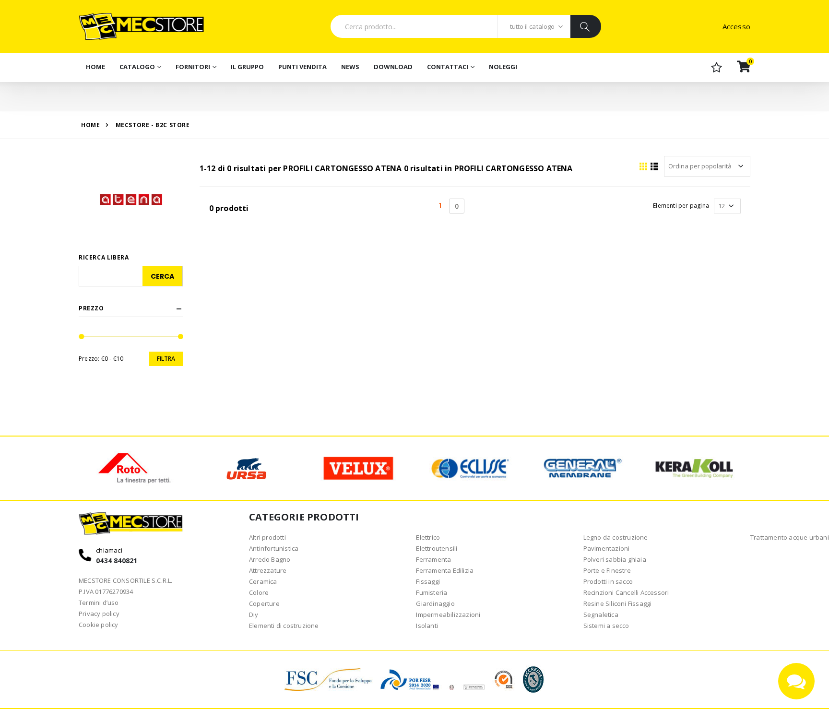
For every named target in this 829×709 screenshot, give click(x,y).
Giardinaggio (435, 603)
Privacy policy (99, 613)
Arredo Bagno (269, 559)
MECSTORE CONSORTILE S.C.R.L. (126, 580)
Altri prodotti (267, 537)
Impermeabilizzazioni (448, 614)
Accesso (736, 26)
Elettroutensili (436, 548)
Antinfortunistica (273, 548)
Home (95, 66)
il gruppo (247, 66)
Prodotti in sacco (608, 581)
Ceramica (263, 581)
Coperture (264, 603)
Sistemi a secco (606, 625)
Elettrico (428, 537)
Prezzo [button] (91, 308)
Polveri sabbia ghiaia (614, 559)
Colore (259, 592)
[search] (585, 26)
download (393, 66)
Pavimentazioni (606, 548)
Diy (254, 614)
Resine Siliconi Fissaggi (617, 603)
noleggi (503, 66)
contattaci (447, 66)
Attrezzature (267, 570)
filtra (166, 358)
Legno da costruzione (615, 537)
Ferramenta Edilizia (445, 570)
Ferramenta (433, 559)
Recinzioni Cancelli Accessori (626, 592)
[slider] (81, 336)
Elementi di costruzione (284, 625)
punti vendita (302, 66)
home (90, 125)
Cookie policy (98, 624)
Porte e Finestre (607, 570)
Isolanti (427, 625)
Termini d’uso (99, 602)
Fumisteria (431, 592)
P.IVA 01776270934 (106, 591)
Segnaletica (600, 614)
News (350, 66)
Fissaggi (428, 581)
